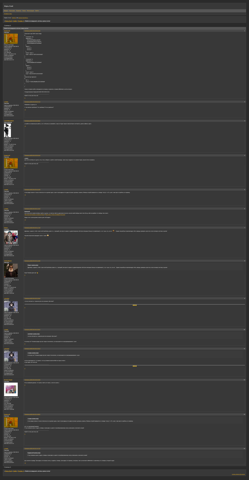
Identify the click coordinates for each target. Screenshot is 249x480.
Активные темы (8, 13)
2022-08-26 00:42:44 (35, 155)
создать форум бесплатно (238, 474)
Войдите (14, 17)
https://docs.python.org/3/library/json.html (55, 214)
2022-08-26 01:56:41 (35, 329)
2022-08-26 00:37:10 (35, 101)
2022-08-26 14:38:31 (35, 414)
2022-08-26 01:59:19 (35, 348)
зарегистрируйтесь (23, 17)
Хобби (15, 21)
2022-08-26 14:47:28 (35, 448)
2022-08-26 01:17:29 (35, 227)
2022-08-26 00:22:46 (35, 30)
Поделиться (27, 30)
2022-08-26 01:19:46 (35, 260)
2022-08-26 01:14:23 (35, 208)
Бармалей (7, 31)
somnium (6, 298)
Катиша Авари (8, 380)
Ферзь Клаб (8, 21)
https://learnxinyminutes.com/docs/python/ (34, 214)
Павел (6, 227)
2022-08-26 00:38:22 (35, 120)
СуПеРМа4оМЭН (9, 121)
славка (6, 102)
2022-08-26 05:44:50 (35, 379)
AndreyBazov (8, 261)
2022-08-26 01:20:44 (35, 298)
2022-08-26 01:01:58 (35, 189)
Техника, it (21, 21)
